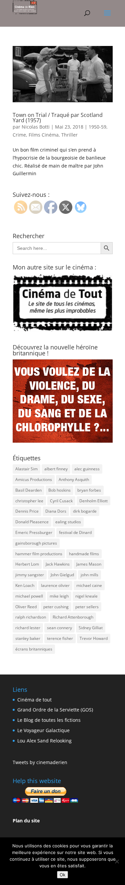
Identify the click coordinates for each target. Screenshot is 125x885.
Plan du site (26, 820)
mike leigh (59, 596)
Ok (62, 874)
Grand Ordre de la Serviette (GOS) (55, 709)
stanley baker (27, 638)
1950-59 (97, 127)
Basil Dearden (28, 490)
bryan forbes (89, 490)
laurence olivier (55, 585)
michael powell (29, 596)
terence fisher (60, 638)
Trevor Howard (94, 638)
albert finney (56, 469)
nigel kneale (86, 596)
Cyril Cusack (61, 501)
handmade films (84, 554)
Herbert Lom (27, 564)
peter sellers (87, 607)
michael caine (89, 585)
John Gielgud (62, 575)
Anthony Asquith (74, 479)
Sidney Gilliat (91, 628)
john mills (89, 575)
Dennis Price (27, 511)
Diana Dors (55, 511)
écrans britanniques (33, 649)
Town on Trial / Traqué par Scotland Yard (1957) (58, 117)
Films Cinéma (44, 135)
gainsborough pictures (36, 543)
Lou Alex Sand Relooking (44, 740)
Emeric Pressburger (33, 532)
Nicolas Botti (36, 127)
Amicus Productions (33, 479)
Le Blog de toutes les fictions (49, 720)
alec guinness (87, 469)
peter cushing (56, 607)
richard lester (27, 628)
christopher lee (29, 501)
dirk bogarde (85, 511)
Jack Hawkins (58, 564)
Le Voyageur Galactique (43, 730)
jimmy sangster (29, 575)
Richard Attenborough (73, 617)
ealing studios (68, 522)
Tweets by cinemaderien (40, 762)
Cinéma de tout (34, 699)
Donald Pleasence (32, 522)
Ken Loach (24, 585)
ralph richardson (30, 617)
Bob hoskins (59, 490)
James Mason (88, 564)
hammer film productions (38, 554)
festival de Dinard (75, 532)
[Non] (116, 861)
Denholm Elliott (93, 501)
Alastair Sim (26, 469)
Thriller (69, 135)
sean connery (59, 628)
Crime (19, 135)
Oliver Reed (26, 607)
